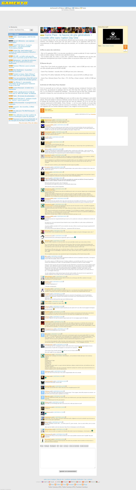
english (45, 481)
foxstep (47, 376)
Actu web (78, 484)
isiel (46, 110)
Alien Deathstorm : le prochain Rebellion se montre (20, 70)
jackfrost (47, 412)
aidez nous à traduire (50, 479)
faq (85, 479)
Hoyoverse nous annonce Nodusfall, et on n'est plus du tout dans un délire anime (23, 119)
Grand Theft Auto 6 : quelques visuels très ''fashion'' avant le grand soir (22, 99)
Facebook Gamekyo (82, 487)
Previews (71, 484)
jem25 (46, 137)
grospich (47, 167)
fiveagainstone (49, 329)
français (52, 481)
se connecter (65, 9)
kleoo (46, 301)
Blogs (69, 8)
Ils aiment (125, 50)
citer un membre (74, 446)
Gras (41, 446)
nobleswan (48, 407)
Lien (61, 446)
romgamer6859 (49, 124)
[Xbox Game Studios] (112, 44)
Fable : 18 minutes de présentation (23, 96)
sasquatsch (48, 188)
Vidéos (76, 8)
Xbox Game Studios (108, 46)
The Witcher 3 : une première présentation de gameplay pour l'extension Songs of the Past (22, 83)
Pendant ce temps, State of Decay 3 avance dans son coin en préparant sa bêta (22, 74)
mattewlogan (48, 119)
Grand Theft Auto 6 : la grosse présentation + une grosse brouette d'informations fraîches (20, 46)
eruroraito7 (48, 439)
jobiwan (47, 391)
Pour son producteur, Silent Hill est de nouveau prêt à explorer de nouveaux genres (23, 78)
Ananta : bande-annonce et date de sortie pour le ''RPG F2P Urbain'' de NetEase (22, 92)
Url (58, 446)
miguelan (47, 396)
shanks (47, 142)
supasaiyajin (48, 132)
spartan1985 (48, 386)
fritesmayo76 (48, 434)
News (62, 8)
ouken (46, 402)
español (86, 481)
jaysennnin (48, 417)
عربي (99, 481)
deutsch (93, 481)
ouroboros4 (48, 235)
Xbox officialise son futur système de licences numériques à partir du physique (22, 115)
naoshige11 (48, 155)
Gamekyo (93, 114)
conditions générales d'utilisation (74, 479)
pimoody (47, 230)
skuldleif (47, 293)
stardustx (47, 321)
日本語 (58, 481)
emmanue (50, 110)
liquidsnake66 (49, 381)
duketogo (47, 371)
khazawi (47, 240)
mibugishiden (48, 276)
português (65, 481)
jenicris (47, 178)
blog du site (60, 479)
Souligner (53, 446)
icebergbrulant (49, 344)
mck (46, 256)
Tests (84, 8)
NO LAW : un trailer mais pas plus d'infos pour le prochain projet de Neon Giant (23, 56)
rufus (46, 149)
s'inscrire (72, 9)
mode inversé (84, 446)
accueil (54, 8)
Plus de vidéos (33, 123)
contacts (89, 479)
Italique (47, 446)
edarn (46, 422)
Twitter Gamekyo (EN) (54, 487)
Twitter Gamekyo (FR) (68, 487)
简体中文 (73, 481)
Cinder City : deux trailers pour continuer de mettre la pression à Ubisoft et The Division (22, 52)
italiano (79, 481)
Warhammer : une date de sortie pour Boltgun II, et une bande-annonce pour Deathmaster (22, 62)
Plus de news (23, 123)
